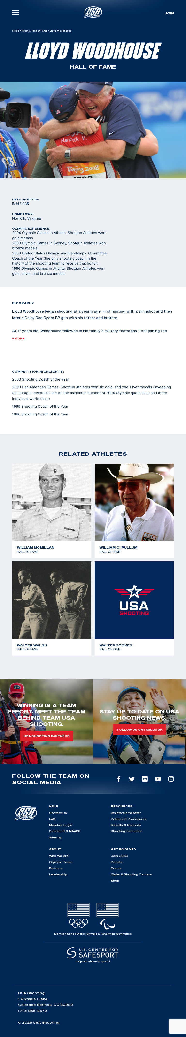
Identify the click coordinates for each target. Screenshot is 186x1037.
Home (15, 30)
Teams (26, 30)
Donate (117, 862)
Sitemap (55, 837)
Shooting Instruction (126, 831)
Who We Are (59, 855)
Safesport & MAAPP (64, 831)
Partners (56, 868)
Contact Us (58, 812)
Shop (115, 880)
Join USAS (119, 855)
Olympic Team (60, 862)
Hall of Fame (39, 30)
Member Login (60, 825)
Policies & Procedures (129, 819)
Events (116, 868)
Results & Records (126, 825)
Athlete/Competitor (126, 812)
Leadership (58, 874)
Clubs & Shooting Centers (131, 874)
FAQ (52, 819)
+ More (18, 338)
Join (169, 13)
